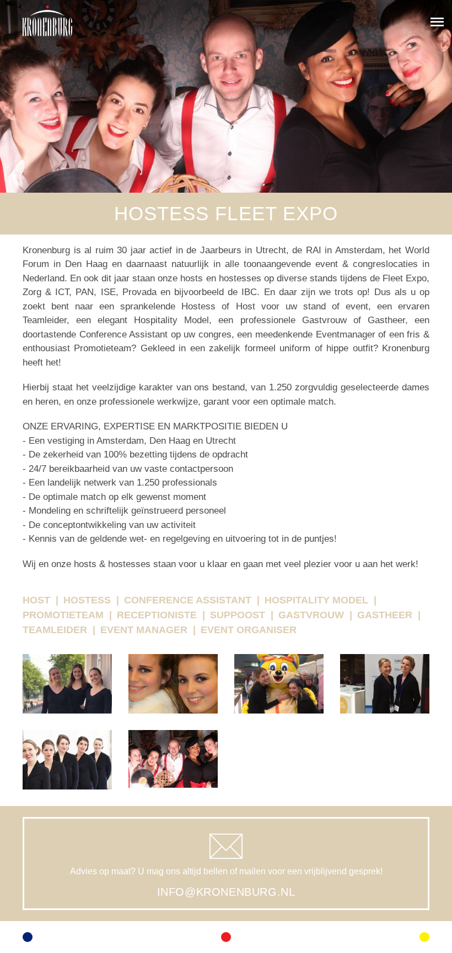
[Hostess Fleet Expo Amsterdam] (173, 692)
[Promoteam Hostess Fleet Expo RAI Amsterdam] (279, 692)
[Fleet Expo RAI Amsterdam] (67, 692)
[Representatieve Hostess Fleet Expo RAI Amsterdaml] (384, 692)
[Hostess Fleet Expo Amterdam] (173, 768)
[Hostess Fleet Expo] (67, 768)
